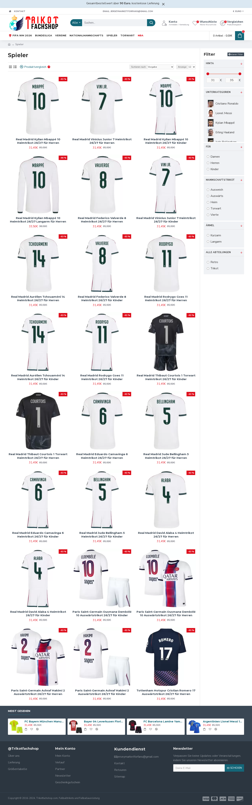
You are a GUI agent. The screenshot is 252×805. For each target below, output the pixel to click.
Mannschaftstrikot (220, 180)
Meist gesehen (19, 711)
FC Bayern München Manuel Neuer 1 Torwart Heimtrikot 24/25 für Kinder (44, 721)
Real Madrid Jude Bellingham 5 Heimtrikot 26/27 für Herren (166, 456)
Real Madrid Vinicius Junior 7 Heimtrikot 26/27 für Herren (102, 141)
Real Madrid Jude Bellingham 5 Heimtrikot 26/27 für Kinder (102, 534)
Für (208, 146)
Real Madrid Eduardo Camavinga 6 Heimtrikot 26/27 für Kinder (38, 534)
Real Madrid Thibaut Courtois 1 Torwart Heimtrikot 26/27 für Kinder (166, 377)
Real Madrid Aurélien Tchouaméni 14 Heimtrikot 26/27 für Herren (38, 298)
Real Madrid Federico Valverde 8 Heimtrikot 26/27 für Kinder (102, 298)
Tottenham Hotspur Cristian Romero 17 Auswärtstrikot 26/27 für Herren (166, 692)
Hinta (210, 63)
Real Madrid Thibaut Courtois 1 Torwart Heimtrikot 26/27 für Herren (38, 456)
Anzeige (182, 66)
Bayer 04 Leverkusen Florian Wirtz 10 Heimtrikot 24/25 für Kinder (104, 721)
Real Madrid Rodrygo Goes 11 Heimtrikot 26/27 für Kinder (102, 377)
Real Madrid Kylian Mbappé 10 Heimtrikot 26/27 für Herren (38, 141)
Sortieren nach (138, 66)
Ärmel (210, 225)
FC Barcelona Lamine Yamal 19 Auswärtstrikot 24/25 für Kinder (163, 721)
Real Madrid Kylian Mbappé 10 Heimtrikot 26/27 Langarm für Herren (38, 219)
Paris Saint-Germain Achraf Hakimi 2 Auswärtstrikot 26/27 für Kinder (102, 692)
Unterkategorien (218, 92)
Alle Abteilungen (218, 252)
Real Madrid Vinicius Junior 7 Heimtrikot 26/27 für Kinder (166, 219)
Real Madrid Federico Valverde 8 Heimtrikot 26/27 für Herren (102, 219)
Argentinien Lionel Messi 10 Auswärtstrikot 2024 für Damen (223, 721)
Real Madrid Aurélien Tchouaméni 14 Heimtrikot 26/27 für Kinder (38, 377)
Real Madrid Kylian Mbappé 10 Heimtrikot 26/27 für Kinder (166, 141)
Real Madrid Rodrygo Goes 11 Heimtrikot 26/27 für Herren (166, 298)
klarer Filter (237, 54)
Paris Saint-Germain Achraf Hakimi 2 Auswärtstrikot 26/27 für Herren (38, 692)
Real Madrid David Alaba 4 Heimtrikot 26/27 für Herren (166, 534)
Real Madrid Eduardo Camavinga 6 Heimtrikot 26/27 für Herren (102, 456)
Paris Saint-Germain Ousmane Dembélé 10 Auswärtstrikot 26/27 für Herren (166, 613)
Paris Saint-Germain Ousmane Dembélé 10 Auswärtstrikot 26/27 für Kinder (102, 613)
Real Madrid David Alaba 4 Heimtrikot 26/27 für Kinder (38, 613)
